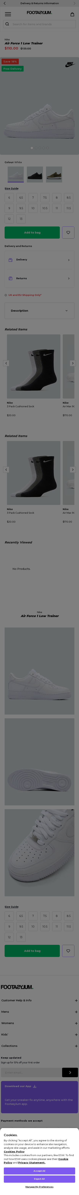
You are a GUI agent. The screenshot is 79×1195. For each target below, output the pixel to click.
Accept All (39, 1171)
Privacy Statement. (31, 1162)
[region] (39, 1161)
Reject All (39, 1179)
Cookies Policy (14, 1151)
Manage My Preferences (39, 1187)
